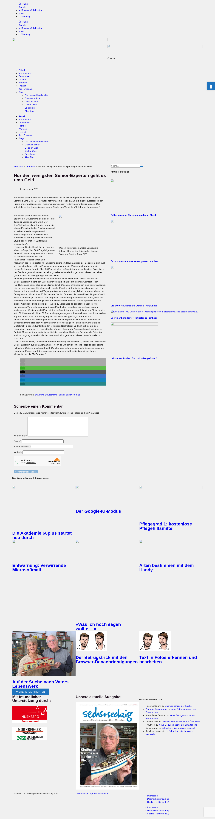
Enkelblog (30, 108)
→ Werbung (25, 16)
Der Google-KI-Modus (98, 511)
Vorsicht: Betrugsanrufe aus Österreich (181, 721)
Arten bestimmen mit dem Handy (166, 567)
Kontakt (22, 7)
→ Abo (22, 13)
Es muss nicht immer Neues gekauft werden (134, 261)
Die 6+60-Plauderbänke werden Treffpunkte (134, 305)
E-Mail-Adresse (22, 446)
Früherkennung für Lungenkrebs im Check (133, 215)
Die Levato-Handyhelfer (36, 95)
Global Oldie (31, 104)
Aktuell (22, 70)
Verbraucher (25, 73)
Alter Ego (29, 111)
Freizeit (22, 85)
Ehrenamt (31, 166)
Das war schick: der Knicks (178, 706)
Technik (22, 79)
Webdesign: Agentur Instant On (92, 793)
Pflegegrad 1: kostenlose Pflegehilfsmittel (165, 526)
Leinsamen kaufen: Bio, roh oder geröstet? (134, 358)
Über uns (23, 4)
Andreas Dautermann (156, 709)
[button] (22, 360)
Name (17, 441)
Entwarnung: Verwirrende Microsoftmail (39, 567)
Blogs (21, 92)
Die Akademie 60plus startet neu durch (42, 535)
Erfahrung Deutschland (45, 394)
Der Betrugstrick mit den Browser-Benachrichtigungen (107, 659)
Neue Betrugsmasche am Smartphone (178, 725)
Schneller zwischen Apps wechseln (179, 728)
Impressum (152, 795)
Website (18, 452)
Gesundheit (24, 76)
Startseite (18, 166)
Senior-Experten (67, 394)
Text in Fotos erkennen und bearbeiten (168, 659)
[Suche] (141, 166)
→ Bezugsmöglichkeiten (30, 10)
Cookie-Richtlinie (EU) (158, 802)
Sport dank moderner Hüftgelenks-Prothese (134, 318)
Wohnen (23, 82)
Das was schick (32, 98)
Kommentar (20, 435)
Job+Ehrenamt (26, 89)
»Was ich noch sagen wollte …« (98, 626)
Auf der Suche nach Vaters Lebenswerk (40, 684)
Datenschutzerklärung (158, 799)
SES (78, 394)
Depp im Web (31, 101)
